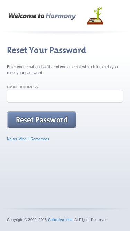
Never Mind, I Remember (28, 139)
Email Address (22, 87)
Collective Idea (60, 219)
